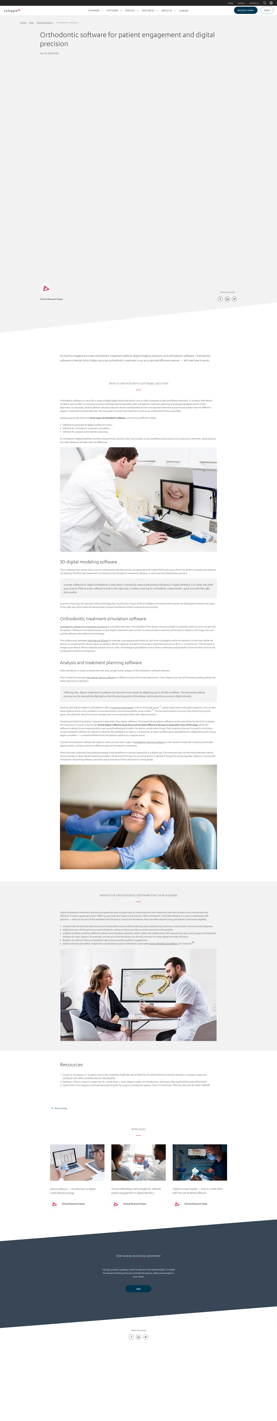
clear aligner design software (100, 677)
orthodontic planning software (149, 742)
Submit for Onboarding (191, 1382)
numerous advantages (122, 707)
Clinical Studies (156, 1382)
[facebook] (220, 299)
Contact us (254, 3)
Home (23, 22)
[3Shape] (12, 11)
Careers (241, 3)
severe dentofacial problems (163, 943)
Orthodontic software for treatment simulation (83, 626)
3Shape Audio (85, 1392)
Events (120, 1387)
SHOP (267, 10)
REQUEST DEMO (246, 10)
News (230, 3)
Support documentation (156, 1387)
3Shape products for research (156, 1392)
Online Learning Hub (120, 1377)
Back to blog (61, 1108)
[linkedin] (227, 299)
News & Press (85, 1382)
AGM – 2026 (85, 1397)
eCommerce (191, 1377)
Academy (121, 1372)
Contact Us (85, 1372)
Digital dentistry (45, 22)
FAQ (85, 1387)
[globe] (271, 3)
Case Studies (156, 1377)
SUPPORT (184, 10)
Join (138, 1288)
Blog (31, 22)
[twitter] (234, 299)
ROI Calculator (191, 1372)
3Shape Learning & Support (120, 1382)
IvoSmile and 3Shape (98, 640)
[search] (262, 3)
